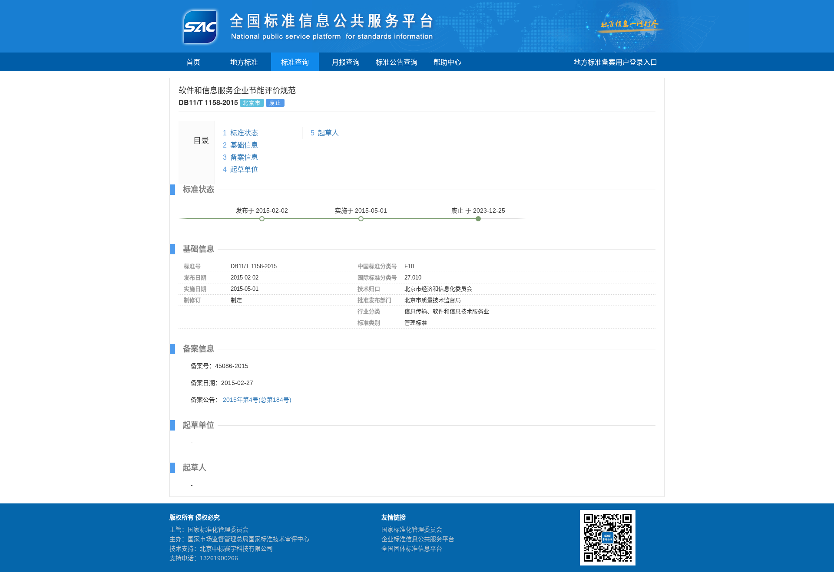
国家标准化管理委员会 (411, 529)
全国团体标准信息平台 (411, 548)
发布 (262, 210)
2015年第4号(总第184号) (257, 399)
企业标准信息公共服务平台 (417, 539)
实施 (361, 210)
